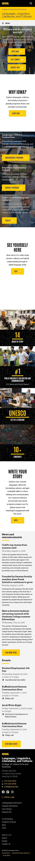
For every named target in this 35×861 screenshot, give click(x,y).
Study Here (16, 113)
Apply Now (15, 51)
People (4, 841)
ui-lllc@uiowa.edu (11, 787)
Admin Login (9, 797)
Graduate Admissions (10, 806)
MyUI (4, 825)
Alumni (4, 838)
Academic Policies (9, 822)
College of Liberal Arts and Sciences (14, 9)
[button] (31, 3)
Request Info (15, 67)
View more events (11, 743)
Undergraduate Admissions (12, 803)
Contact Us (6, 844)
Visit (16, 271)
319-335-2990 (10, 784)
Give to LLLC (6, 835)
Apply (16, 520)
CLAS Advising (7, 819)
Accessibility (6, 855)
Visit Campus (15, 59)
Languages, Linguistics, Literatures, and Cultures (17, 15)
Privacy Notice (6, 853)
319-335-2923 (10, 781)
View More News (11, 652)
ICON (4, 828)
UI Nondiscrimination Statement (20, 853)
